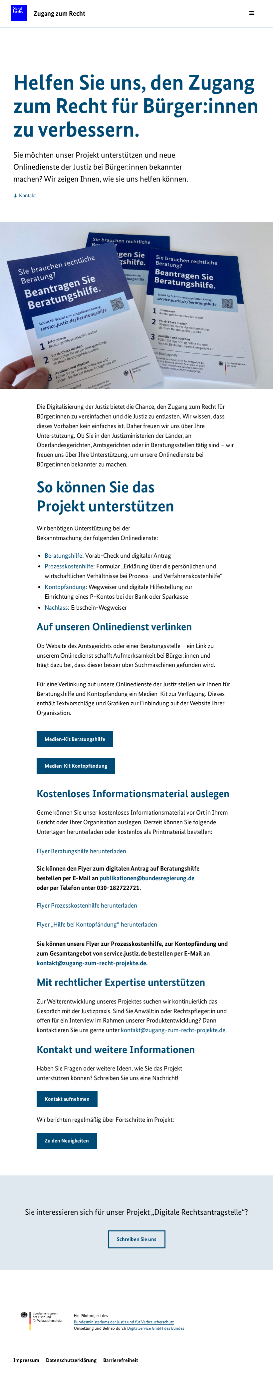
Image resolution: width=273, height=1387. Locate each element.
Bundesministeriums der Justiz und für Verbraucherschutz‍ (124, 1321)
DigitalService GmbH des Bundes (155, 1328)
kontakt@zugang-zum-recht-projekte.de (173, 1030)
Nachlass (56, 607)
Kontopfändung (65, 587)
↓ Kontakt (24, 195)
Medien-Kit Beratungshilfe (75, 739)
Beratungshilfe (63, 555)
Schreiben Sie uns (136, 1239)
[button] (252, 13)
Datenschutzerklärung (71, 1360)
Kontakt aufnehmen (67, 1099)
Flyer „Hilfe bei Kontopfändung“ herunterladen (97, 924)
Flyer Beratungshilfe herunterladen (81, 851)
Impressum (26, 1360)
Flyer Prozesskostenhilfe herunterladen (87, 905)
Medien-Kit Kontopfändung (76, 766)
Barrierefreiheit (120, 1360)
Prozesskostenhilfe (69, 566)
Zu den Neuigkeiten (67, 1140)
